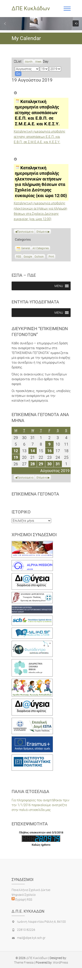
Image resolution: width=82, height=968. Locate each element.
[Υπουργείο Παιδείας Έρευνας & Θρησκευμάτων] (32, 594)
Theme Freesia (24, 962)
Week (38, 61)
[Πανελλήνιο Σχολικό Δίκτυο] (32, 618)
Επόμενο (42, 231)
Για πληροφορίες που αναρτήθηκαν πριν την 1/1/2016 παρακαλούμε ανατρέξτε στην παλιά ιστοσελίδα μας (40, 805)
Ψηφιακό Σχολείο (24, 894)
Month (29, 61)
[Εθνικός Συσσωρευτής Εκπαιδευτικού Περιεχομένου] (32, 643)
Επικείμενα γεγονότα (35, 494)
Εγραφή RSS (23, 899)
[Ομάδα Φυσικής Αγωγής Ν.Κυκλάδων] (32, 681)
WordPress (60, 962)
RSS (18, 256)
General (25, 248)
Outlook (39, 257)
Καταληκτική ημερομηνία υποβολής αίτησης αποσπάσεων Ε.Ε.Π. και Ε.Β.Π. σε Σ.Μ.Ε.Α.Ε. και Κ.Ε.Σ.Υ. (39, 137)
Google (28, 257)
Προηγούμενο (25, 231)
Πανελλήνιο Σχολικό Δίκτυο (31, 890)
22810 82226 (26, 929)
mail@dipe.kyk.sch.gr (31, 938)
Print (52, 257)
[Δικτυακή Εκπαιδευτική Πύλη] (32, 630)
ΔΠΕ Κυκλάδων (31, 8)
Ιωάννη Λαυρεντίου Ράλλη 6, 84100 (41, 921)
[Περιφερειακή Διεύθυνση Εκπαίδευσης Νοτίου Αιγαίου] (32, 608)
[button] (5, 23)
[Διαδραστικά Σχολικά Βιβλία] (32, 661)
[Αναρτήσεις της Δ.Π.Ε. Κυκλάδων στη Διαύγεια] (32, 576)
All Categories (41, 248)
